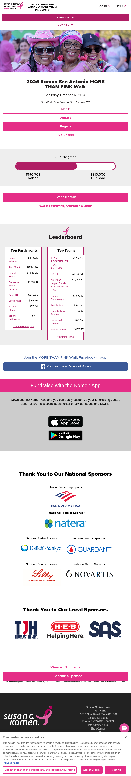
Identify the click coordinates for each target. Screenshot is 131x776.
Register (64, 17)
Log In (103, 6)
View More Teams (65, 337)
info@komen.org (98, 725)
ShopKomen (98, 728)
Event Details (66, 197)
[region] (65, 754)
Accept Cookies (92, 770)
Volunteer (66, 135)
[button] (124, 728)
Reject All (115, 770)
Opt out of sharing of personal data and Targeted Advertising (40, 770)
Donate (64, 25)
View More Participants (23, 326)
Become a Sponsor (68, 676)
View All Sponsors (65, 667)
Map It (65, 109)
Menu (119, 6)
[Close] (125, 737)
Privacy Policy (11, 763)
